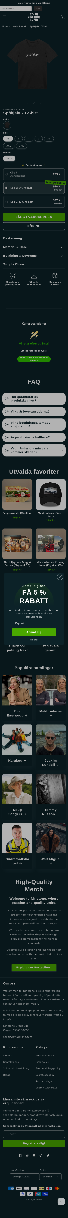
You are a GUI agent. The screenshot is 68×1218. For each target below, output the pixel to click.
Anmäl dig (34, 632)
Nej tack (34, 640)
